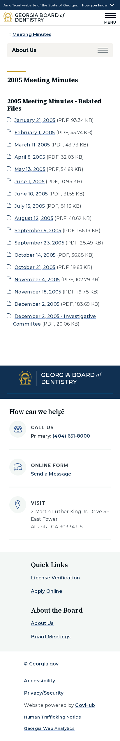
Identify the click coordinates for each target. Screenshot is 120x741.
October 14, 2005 (35, 255)
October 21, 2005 (35, 267)
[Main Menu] (109, 18)
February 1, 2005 (35, 132)
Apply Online (46, 591)
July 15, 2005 (30, 206)
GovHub (85, 705)
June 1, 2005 (30, 181)
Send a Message (51, 474)
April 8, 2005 (30, 157)
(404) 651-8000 (71, 436)
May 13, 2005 (30, 169)
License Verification (55, 578)
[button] (103, 50)
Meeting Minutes (32, 34)
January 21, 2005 (35, 120)
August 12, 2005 (34, 218)
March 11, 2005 (32, 145)
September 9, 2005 (38, 230)
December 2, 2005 (37, 304)
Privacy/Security (43, 693)
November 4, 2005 (37, 279)
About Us (24, 50)
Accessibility (39, 681)
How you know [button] (95, 5)
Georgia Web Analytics (49, 728)
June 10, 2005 (31, 194)
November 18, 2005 (38, 292)
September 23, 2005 (39, 243)
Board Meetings (50, 636)
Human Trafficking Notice (52, 717)
